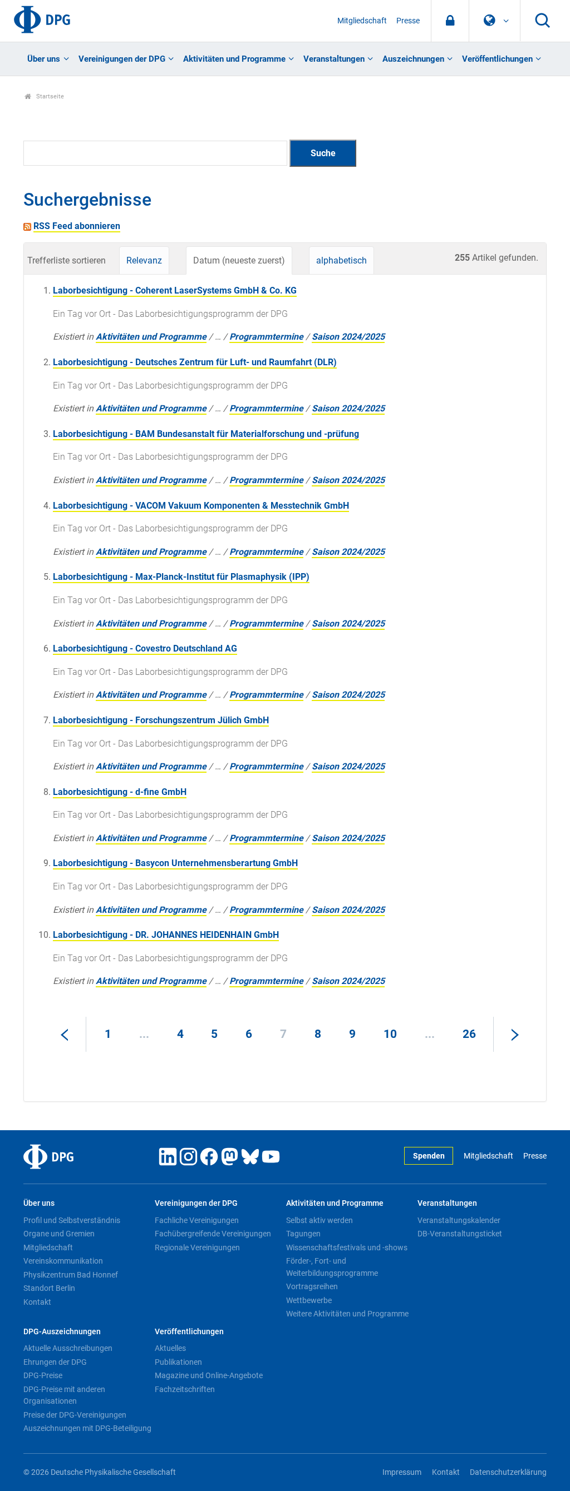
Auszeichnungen (413, 59)
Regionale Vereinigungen (197, 1247)
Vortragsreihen (312, 1286)
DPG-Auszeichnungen (62, 1331)
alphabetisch (341, 260)
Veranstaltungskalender (458, 1220)
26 (469, 1034)
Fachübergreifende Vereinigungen (213, 1233)
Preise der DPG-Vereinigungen (74, 1414)
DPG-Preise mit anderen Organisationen (64, 1395)
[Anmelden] (450, 21)
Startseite (49, 96)
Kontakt (37, 1302)
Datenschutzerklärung (508, 1472)
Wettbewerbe (309, 1300)
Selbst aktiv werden (319, 1220)
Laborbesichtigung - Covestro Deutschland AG (145, 648)
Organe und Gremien (59, 1233)
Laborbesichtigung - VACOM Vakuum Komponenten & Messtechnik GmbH (201, 505)
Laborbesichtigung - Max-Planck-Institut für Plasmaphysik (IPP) (181, 576)
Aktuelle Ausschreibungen (67, 1348)
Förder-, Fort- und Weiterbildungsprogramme (332, 1267)
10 (390, 1034)
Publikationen (178, 1362)
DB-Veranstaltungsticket (459, 1233)
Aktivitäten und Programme (234, 59)
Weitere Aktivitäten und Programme (347, 1313)
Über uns (43, 59)
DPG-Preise (42, 1375)
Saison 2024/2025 (348, 336)
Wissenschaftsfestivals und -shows (346, 1247)
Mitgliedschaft (362, 21)
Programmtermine (266, 336)
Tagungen (303, 1233)
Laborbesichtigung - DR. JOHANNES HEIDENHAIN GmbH (166, 935)
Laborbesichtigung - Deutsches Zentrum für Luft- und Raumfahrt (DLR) (195, 362)
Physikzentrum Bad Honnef (70, 1274)
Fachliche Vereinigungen (197, 1220)
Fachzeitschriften (185, 1389)
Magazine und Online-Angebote (209, 1375)
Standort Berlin (49, 1288)
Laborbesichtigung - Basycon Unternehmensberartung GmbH (175, 863)
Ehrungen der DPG (55, 1362)
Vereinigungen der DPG (121, 59)
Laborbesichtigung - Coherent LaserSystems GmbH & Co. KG (175, 290)
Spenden (429, 1156)
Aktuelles (170, 1348)
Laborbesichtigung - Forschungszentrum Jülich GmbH (161, 720)
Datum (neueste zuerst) (239, 260)
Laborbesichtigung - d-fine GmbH (119, 792)
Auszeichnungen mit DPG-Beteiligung (87, 1428)
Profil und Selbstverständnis (71, 1220)
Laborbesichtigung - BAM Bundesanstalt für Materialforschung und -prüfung (206, 434)
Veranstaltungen (334, 59)
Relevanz (144, 260)
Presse (408, 21)
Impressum (401, 1472)
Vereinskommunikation (63, 1260)
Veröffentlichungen (497, 59)
